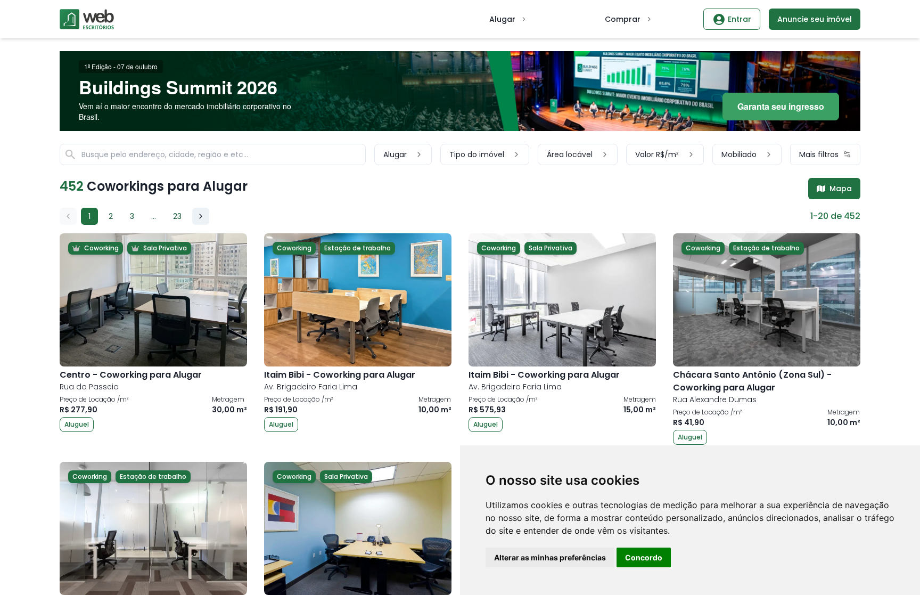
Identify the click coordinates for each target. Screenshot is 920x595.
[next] (200, 216)
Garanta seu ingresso (780, 106)
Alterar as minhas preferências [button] (550, 557)
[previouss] (68, 216)
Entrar (739, 19)
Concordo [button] (643, 557)
